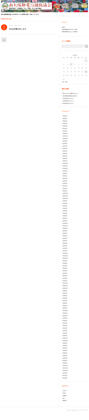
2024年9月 (65, 170)
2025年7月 (65, 145)
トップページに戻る (4, 39)
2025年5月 (65, 150)
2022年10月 (65, 228)
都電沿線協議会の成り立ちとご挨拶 (69, 29)
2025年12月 (65, 133)
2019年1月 (65, 335)
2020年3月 (65, 303)
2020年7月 (65, 293)
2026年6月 (65, 118)
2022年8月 (65, 233)
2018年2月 (65, 360)
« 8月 (63, 81)
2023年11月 (65, 195)
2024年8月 (65, 173)
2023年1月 (65, 220)
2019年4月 (65, 330)
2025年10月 (65, 138)
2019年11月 (65, 313)
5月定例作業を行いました (68, 103)
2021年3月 (65, 275)
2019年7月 (65, 323)
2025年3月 (65, 155)
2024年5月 (65, 180)
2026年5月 (65, 120)
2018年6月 (65, 350)
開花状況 (64, 400)
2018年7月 (65, 347)
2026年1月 (65, 130)
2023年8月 (65, 203)
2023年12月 (65, 193)
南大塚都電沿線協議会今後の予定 (70, 95)
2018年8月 (65, 345)
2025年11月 (65, 135)
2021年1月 (65, 280)
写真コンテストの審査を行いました (70, 93)
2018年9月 (65, 342)
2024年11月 (65, 165)
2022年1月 (65, 250)
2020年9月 (65, 290)
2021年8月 (65, 263)
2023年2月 (65, 218)
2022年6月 (65, 238)
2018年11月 (65, 337)
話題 (64, 398)
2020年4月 (65, 300)
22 (86, 71)
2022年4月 (65, 243)
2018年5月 (65, 352)
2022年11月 (65, 225)
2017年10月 (65, 370)
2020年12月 (65, 283)
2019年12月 (65, 310)
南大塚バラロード (76, 410)
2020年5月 (65, 298)
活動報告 (64, 395)
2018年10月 (65, 340)
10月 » (66, 81)
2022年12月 (65, 223)
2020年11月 (65, 285)
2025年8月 (65, 143)
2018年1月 (65, 362)
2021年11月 (65, 255)
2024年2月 (65, 188)
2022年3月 (65, 245)
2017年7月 (65, 375)
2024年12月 (65, 163)
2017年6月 (65, 377)
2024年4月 (65, 183)
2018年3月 (65, 357)
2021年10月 (65, 258)
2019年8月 (65, 320)
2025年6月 (65, 148)
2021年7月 (65, 265)
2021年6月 (65, 268)
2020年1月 (65, 307)
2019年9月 (65, 317)
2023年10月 (65, 198)
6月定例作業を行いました (68, 100)
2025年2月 (65, 158)
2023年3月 (65, 215)
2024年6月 (65, 178)
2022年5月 (65, 240)
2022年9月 (65, 230)
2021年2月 (65, 278)
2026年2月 (65, 128)
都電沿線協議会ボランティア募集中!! (70, 31)
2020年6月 (65, 295)
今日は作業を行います (17, 29)
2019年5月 (65, 327)
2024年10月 (65, 168)
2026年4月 (65, 123)
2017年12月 (65, 365)
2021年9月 (65, 260)
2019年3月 (65, 333)
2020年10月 (65, 288)
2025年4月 (65, 153)
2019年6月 (65, 325)
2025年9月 (65, 140)
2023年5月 (65, 210)
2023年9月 (65, 200)
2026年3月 (65, 125)
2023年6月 (65, 208)
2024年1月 (65, 190)
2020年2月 (65, 305)
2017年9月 (65, 372)
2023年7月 (65, 205)
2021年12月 (65, 253)
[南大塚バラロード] (26, 6)
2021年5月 (65, 270)
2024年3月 (65, 185)
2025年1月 (65, 160)
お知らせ (64, 390)
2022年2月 (65, 248)
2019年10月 (65, 315)
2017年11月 (65, 367)
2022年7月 (65, 235)
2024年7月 (65, 175)
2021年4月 (65, 273)
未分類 (11, 25)
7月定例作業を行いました (68, 98)
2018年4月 (65, 355)
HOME (63, 27)
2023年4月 (65, 213)
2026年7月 (65, 115)
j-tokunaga (18, 25)
